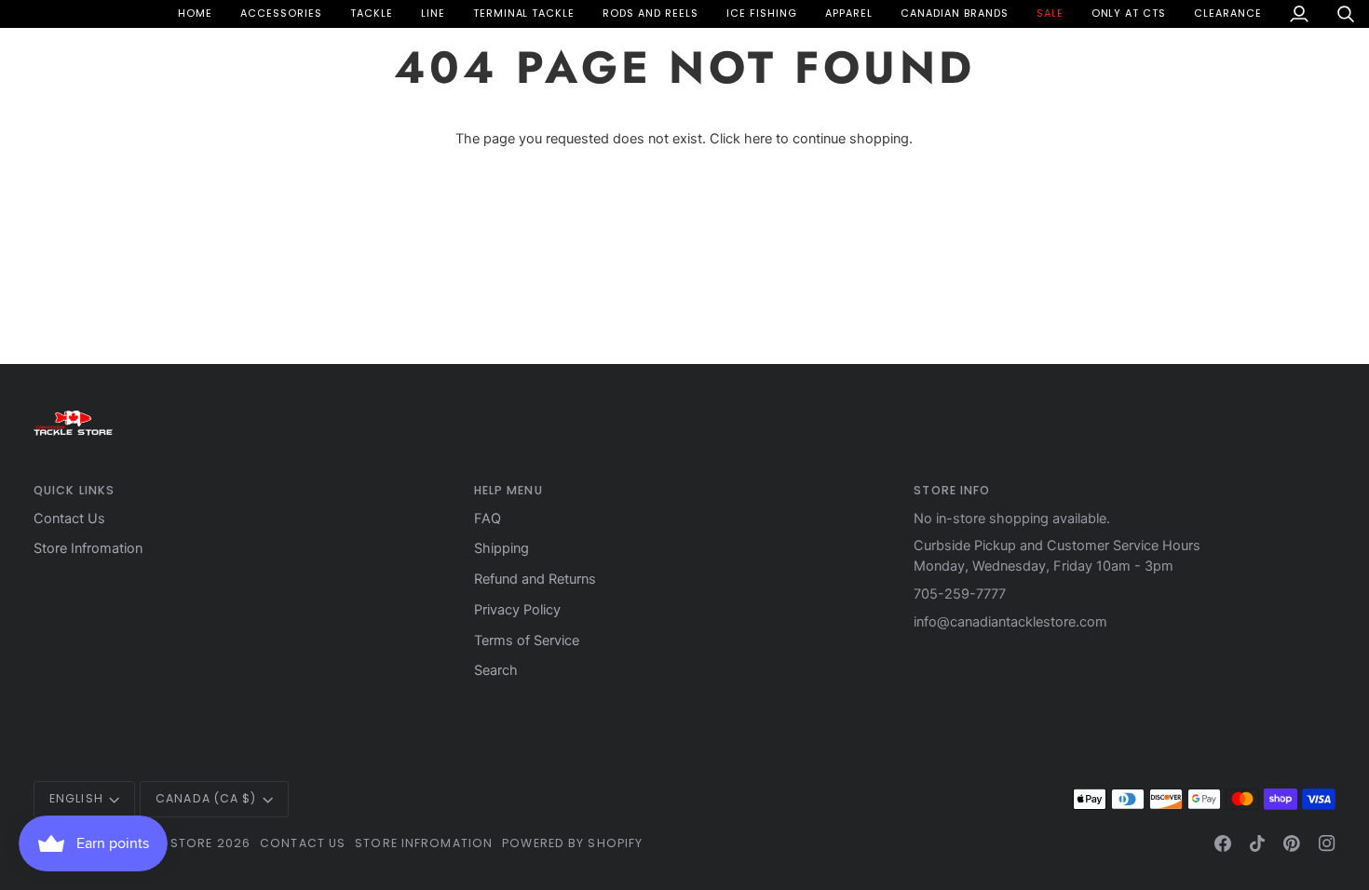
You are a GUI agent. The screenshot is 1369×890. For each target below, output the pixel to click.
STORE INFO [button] (952, 490)
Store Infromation (88, 548)
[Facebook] (1222, 843)
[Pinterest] (1291, 843)
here (758, 138)
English (76, 798)
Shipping (501, 548)
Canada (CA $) (206, 798)
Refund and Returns (535, 579)
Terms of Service (526, 640)
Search (496, 670)
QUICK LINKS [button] (74, 490)
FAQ (487, 518)
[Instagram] (1327, 843)
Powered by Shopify (572, 843)
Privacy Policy (517, 609)
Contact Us (69, 518)
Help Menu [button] (508, 490)
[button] (281, 14)
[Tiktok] (1257, 843)
